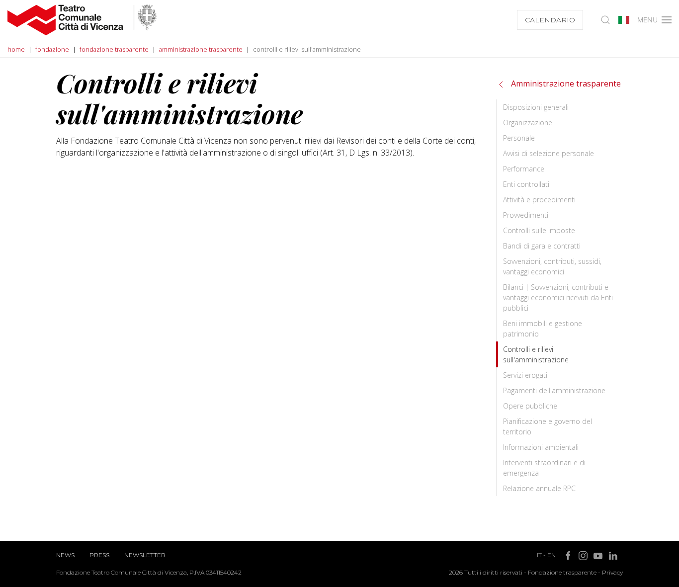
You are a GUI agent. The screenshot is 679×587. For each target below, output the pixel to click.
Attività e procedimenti (539, 199)
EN (551, 555)
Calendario (550, 19)
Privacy (612, 572)
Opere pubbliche (530, 406)
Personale (519, 138)
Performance (523, 168)
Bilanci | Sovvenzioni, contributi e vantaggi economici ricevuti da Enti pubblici (558, 297)
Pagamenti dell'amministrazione (554, 390)
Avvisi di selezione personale (548, 153)
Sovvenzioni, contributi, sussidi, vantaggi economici (552, 266)
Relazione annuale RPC (539, 488)
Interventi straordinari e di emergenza (544, 468)
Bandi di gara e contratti (542, 246)
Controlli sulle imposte (539, 230)
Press (99, 555)
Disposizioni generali (536, 107)
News (65, 555)
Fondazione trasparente (562, 572)
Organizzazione (527, 122)
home (16, 49)
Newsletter (145, 555)
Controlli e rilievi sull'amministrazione (536, 354)
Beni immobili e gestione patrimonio (542, 328)
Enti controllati (526, 184)
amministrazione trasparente (201, 49)
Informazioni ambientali (541, 447)
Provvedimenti (525, 215)
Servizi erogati (525, 375)
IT (539, 555)
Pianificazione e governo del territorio (547, 426)
